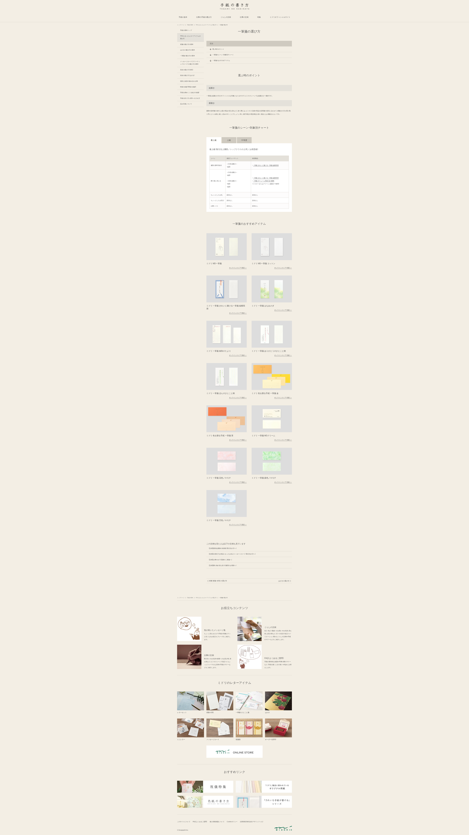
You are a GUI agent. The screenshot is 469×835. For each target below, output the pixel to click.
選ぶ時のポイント (218, 49)
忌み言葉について (186, 104)
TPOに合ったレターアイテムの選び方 (190, 37)
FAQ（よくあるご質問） (200, 822)
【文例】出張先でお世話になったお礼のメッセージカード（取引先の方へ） (232, 554)
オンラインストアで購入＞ (238, 268)
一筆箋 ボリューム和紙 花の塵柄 (263, 181)
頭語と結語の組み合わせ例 (189, 81)
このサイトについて (183, 822)
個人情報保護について (217, 822)
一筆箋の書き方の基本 (187, 56)
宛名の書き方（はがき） (187, 75)
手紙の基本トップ (186, 30)
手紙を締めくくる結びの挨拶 (189, 92)
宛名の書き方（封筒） (186, 70)
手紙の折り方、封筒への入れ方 (190, 98)
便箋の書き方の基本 (186, 44)
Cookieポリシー (232, 822)
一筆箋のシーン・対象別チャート (223, 55)
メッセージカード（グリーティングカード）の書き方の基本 (190, 63)
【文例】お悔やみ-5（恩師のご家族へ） (220, 560)
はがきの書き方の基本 (187, 50)
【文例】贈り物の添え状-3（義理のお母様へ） (223, 565)
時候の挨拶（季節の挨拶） (188, 87)
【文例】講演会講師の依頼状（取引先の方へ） (223, 548)
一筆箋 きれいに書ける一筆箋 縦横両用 (266, 165)
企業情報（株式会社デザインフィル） (251, 822)
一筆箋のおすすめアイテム (221, 60)
